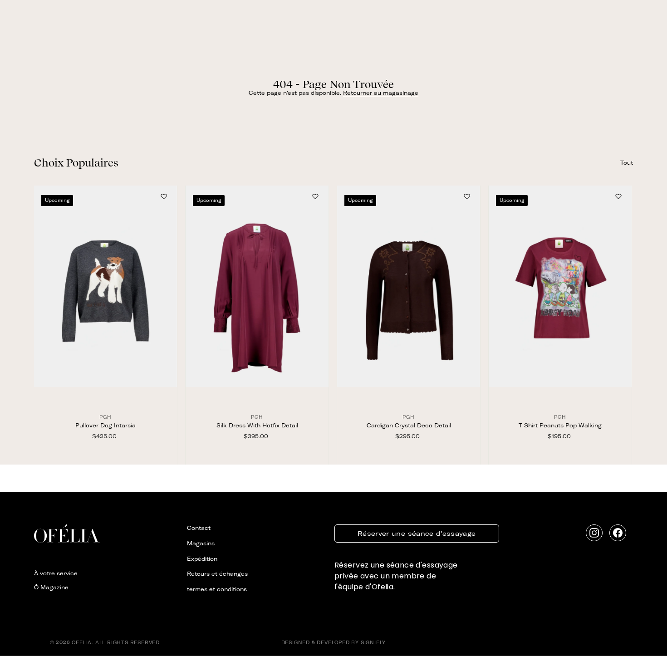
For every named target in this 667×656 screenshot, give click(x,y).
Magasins (201, 543)
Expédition (202, 558)
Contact (199, 527)
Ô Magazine (51, 587)
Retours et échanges (217, 573)
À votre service (56, 573)
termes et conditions (217, 589)
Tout (626, 162)
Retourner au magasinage (380, 92)
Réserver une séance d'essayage (417, 533)
